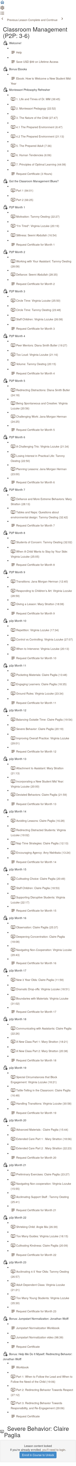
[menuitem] (2, 9)
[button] (2, 3)
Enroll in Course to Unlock (38, 1455)
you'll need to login (53, 1450)
